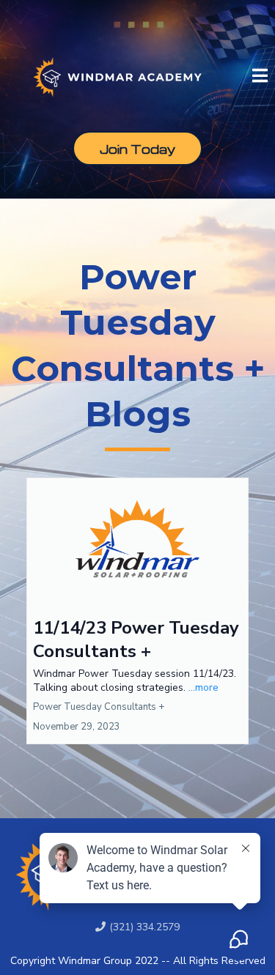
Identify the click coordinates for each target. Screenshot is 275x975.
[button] (260, 76)
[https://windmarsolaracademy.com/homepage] (117, 74)
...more (203, 687)
